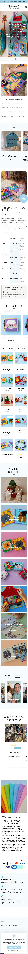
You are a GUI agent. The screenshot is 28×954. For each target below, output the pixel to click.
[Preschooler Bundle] (21, 358)
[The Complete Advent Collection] (7, 400)
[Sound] (3, 700)
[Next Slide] (16, 706)
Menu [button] (2, 921)
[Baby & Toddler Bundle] (7, 358)
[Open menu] (3, 7)
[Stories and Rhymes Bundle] (21, 400)
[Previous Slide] (12, 706)
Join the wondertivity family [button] (9, 925)
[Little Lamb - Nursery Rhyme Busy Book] (11, 325)
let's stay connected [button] (7, 930)
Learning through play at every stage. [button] (13, 112)
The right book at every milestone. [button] (12, 103)
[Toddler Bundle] (7, 380)
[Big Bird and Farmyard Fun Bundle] (21, 421)
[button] (6, 339)
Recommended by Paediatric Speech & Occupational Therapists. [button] (13, 117)
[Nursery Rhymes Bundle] (21, 380)
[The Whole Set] (21, 445)
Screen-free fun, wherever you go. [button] (12, 107)
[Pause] (9, 701)
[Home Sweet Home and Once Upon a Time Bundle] (7, 445)
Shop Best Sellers (17, 42)
